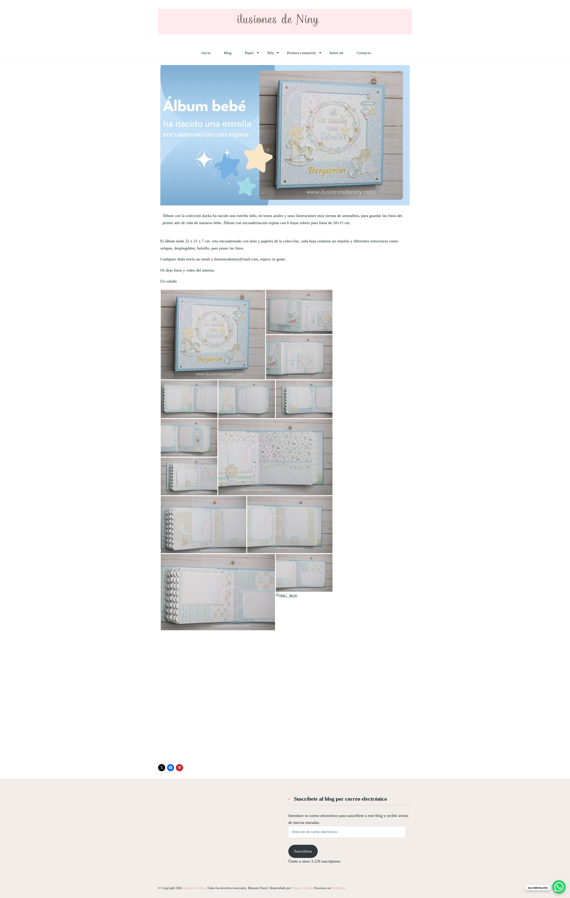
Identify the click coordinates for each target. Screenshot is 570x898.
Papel (249, 53)
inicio (206, 53)
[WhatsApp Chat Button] (559, 887)
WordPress (338, 888)
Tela (270, 53)
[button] (213, 334)
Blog (228, 53)
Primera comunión (301, 53)
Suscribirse (303, 851)
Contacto (364, 53)
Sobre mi (336, 53)
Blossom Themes (302, 888)
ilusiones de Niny (194, 888)
